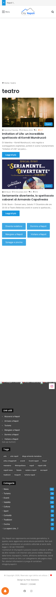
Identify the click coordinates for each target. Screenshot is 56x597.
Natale (18, 470)
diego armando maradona (31, 456)
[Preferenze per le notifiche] (5, 591)
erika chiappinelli (10, 461)
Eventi (6, 498)
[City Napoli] (28, 12)
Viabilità (7, 502)
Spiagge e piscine (14, 242)
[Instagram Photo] (10, 392)
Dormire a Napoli (38, 226)
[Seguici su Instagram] (51, 386)
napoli (31, 465)
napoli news (8, 470)
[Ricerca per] (52, 13)
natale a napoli (30, 470)
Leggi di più (10, 155)
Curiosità (7, 515)
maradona (7, 465)
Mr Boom (7, 192)
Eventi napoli (34, 461)
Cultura (7, 506)
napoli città (42, 465)
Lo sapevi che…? (11, 528)
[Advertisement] (28, 48)
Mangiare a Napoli (14, 234)
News (6, 489)
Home (6, 83)
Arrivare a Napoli (11, 421)
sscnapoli (43, 470)
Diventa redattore (13, 226)
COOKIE (32, 584)
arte (5, 456)
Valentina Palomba (11, 130)
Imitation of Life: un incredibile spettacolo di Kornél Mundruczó (24, 136)
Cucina (7, 524)
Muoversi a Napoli (12, 416)
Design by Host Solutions (28, 580)
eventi (22, 461)
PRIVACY (24, 584)
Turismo (7, 425)
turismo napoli (29, 475)
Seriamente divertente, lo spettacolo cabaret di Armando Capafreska (28, 197)
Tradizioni (8, 520)
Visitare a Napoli (38, 234)
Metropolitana (20, 465)
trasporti (17, 475)
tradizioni (7, 475)
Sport (6, 511)
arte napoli (14, 456)
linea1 (44, 461)
